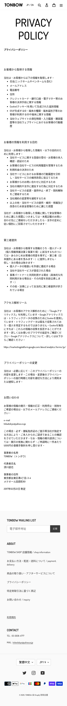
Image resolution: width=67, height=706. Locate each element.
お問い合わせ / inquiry (18, 599)
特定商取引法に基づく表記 (21, 590)
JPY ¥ (43, 662)
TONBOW (28, 695)
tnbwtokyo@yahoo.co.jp (23, 642)
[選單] (61, 5)
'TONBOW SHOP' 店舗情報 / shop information (28, 552)
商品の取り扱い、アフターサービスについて (31, 573)
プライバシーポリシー (19, 582)
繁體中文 (24, 662)
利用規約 (11, 617)
